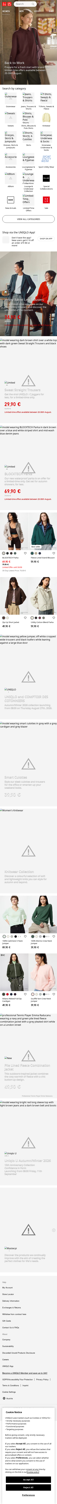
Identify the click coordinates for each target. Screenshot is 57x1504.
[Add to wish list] (25, 553)
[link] (24, 1373)
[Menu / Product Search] (53, 4)
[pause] (54, 294)
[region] (28, 1456)
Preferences (28, 1495)
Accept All (28, 1479)
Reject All (28, 1487)
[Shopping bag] (46, 4)
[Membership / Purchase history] (40, 4)
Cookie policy (33, 1472)
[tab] (6, 11)
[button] (14, 531)
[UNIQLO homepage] (6, 4)
